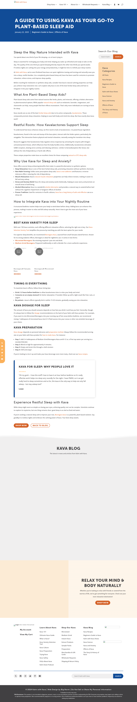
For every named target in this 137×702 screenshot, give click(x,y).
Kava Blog (106, 5)
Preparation (66, 649)
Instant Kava (66, 639)
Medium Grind (67, 635)
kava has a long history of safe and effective (71, 192)
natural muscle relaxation (44, 177)
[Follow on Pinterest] (2, 355)
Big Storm (65, 690)
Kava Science (107, 96)
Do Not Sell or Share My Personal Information (91, 690)
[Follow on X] (16, 676)
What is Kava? (45, 639)
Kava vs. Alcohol (27, 532)
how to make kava (49, 335)
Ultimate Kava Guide (47, 635)
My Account (25, 630)
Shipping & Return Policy (70, 661)
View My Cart (26, 634)
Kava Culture (44, 648)
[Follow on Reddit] (2, 352)
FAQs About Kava (46, 661)
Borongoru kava (60, 415)
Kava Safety (44, 658)
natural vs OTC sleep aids (77, 155)
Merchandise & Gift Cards (68, 653)
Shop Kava (51, 5)
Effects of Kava (61, 32)
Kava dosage (18, 332)
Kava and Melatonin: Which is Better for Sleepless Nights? (56, 467)
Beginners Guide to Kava (42, 32)
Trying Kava (44, 654)
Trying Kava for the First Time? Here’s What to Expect (53, 499)
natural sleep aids (50, 102)
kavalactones (77, 113)
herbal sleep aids (45, 113)
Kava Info (60, 471)
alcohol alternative (52, 187)
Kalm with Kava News (110, 92)
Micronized (65, 632)
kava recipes (83, 354)
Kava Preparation (46, 651)
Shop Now (102, 603)
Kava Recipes (107, 80)
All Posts (105, 75)
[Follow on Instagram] (2, 349)
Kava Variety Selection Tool (48, 643)
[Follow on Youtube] (2, 359)
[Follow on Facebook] (2, 346)
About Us (74, 5)
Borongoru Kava (51, 235)
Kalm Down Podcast (47, 665)
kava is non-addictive (64, 171)
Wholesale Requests (90, 5)
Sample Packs (66, 646)
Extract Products (67, 642)
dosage (37, 313)
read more (23, 483)
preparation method (56, 332)
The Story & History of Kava (91, 653)
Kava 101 (62, 5)
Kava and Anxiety (108, 101)
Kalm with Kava (21, 72)
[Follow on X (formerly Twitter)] (2, 343)
